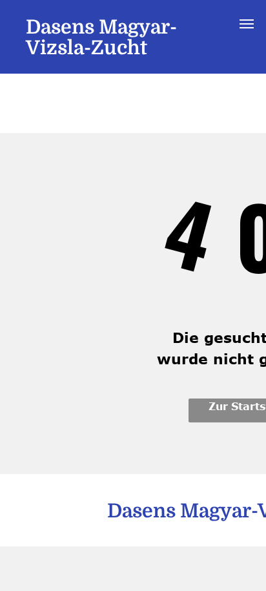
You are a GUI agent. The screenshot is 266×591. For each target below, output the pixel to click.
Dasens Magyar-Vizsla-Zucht (101, 37)
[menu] (247, 24)
